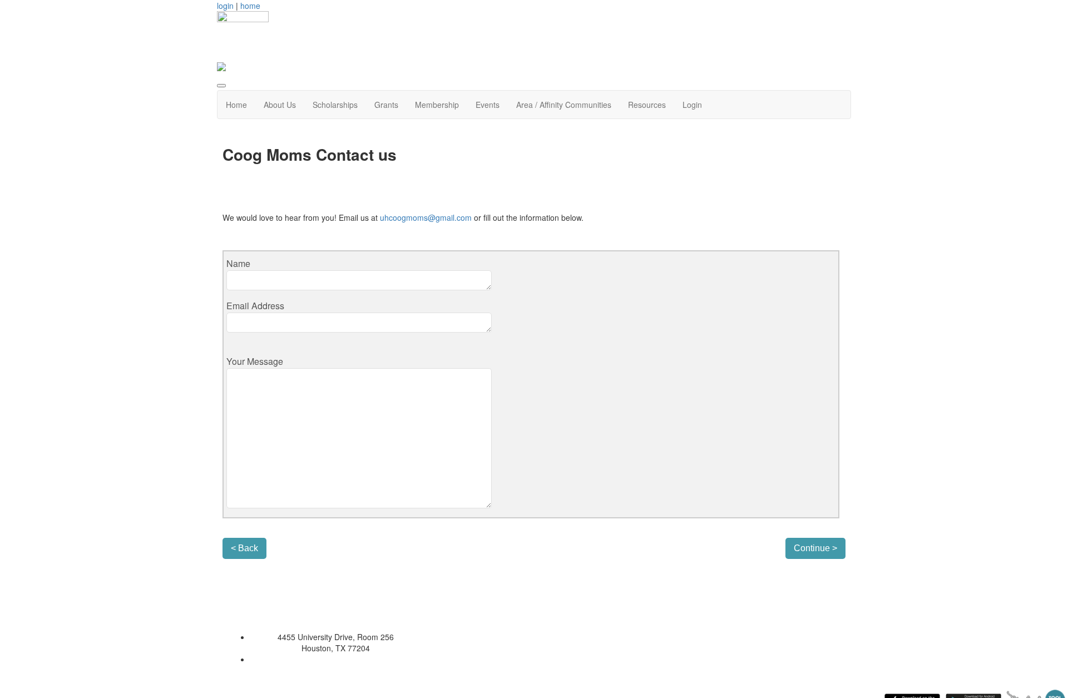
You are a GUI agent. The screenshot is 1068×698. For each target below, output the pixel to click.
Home (236, 104)
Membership (437, 104)
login (225, 5)
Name (238, 263)
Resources (647, 104)
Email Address (255, 305)
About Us (280, 104)
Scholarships (335, 104)
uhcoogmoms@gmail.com (426, 217)
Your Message (254, 361)
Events (488, 104)
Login (692, 104)
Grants (386, 104)
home (250, 5)
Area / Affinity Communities (563, 104)
